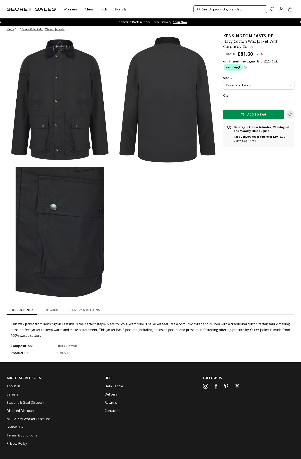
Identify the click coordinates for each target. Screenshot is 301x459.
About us (13, 386)
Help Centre (114, 386)
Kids (104, 9)
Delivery (111, 394)
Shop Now (180, 22)
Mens (89, 9)
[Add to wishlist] (290, 114)
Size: (228, 78)
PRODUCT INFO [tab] (22, 310)
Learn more (249, 141)
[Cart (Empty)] (290, 9)
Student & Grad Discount (25, 402)
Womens (70, 9)
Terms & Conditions (22, 435)
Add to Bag (256, 114)
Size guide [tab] (51, 310)
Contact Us (113, 410)
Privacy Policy (17, 443)
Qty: (226, 95)
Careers (13, 394)
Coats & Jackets (32, 29)
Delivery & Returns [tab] (84, 310)
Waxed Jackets (54, 29)
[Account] (281, 9)
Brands (121, 9)
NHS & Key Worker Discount (28, 419)
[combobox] (230, 9)
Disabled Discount (20, 410)
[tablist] (55, 310)
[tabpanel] (150, 338)
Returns (111, 402)
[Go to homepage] (31, 9)
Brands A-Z (15, 427)
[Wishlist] (272, 9)
